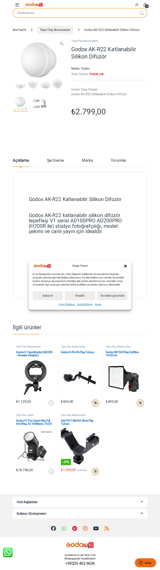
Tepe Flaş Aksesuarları (55, 30)
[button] (125, 266)
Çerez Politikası (67, 304)
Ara (141, 12)
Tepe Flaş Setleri (25, 415)
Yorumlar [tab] (118, 160)
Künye (98, 304)
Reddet (80, 295)
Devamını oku (48, 403)
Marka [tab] (87, 160)
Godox (85, 68)
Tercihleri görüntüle (112, 295)
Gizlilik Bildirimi (85, 304)
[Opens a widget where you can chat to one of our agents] (145, 563)
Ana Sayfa (19, 30)
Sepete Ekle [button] (94, 403)
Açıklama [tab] (21, 160)
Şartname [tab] (55, 160)
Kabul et (48, 295)
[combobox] (74, 12)
